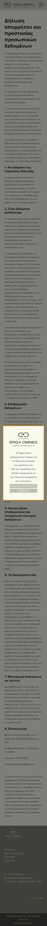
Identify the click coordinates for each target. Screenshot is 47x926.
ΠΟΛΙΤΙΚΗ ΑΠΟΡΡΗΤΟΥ (23, 486)
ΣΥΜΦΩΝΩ (23, 490)
